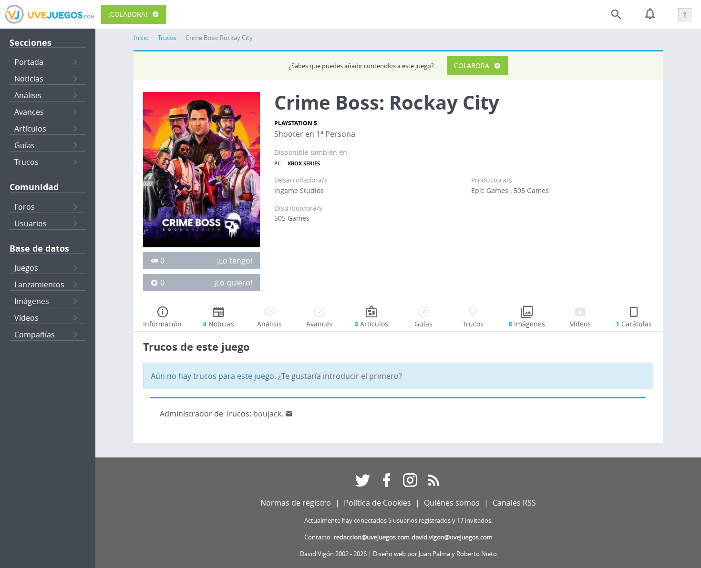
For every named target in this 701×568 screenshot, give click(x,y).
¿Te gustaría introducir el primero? (340, 376)
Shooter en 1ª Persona (314, 134)
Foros (24, 207)
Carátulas (634, 323)
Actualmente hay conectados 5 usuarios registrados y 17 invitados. (398, 521)
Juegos (26, 268)
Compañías (34, 334)
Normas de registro (295, 502)
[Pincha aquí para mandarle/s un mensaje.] (289, 413)
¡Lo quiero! (233, 282)
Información (162, 323)
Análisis (27, 95)
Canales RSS (514, 502)
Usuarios (30, 223)
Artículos (30, 128)
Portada (28, 62)
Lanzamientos (39, 284)
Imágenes (31, 301)
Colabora (471, 65)
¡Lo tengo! (234, 260)
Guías (24, 145)
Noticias (28, 78)
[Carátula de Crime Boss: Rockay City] (201, 168)
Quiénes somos (452, 502)
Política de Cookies (377, 502)
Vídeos (26, 318)
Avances (29, 112)
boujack (267, 413)
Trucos (26, 162)
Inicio (141, 38)
